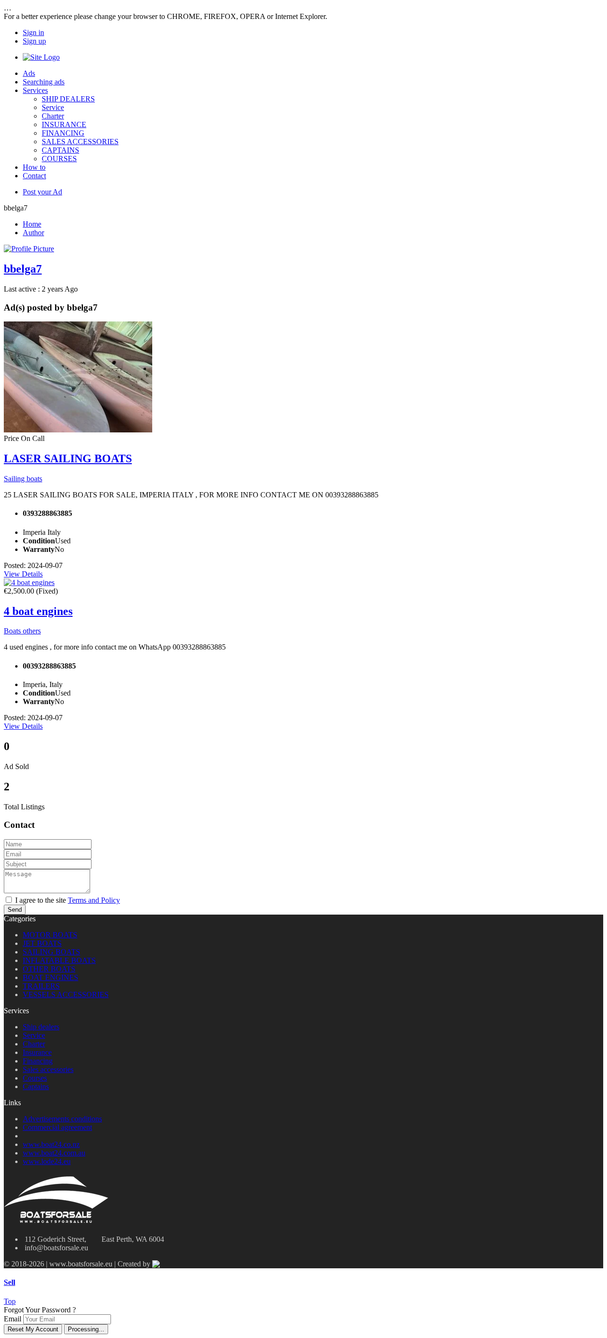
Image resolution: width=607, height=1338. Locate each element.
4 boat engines (38, 611)
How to (34, 167)
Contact (34, 176)
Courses (35, 1078)
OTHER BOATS (49, 969)
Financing (38, 1061)
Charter (53, 116)
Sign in (33, 32)
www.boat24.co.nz (51, 1144)
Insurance (37, 1052)
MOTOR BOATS (50, 935)
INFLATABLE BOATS (59, 960)
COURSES (59, 159)
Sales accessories (48, 1069)
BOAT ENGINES (50, 977)
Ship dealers (41, 1027)
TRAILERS (41, 986)
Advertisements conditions (62, 1119)
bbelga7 (23, 269)
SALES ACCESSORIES (80, 141)
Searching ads (43, 82)
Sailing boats (23, 479)
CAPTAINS (60, 150)
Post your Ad (42, 192)
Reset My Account (33, 1329)
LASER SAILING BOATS (68, 458)
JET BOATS (42, 943)
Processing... (86, 1329)
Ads (29, 73)
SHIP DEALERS (68, 99)
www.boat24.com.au (54, 1153)
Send (15, 909)
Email (12, 1319)
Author (33, 233)
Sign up (34, 41)
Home (32, 224)
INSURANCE (64, 124)
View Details (23, 574)
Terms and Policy (94, 900)
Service (53, 107)
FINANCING (63, 133)
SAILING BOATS (51, 952)
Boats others (22, 631)
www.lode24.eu (47, 1161)
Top (10, 1301)
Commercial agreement (57, 1127)
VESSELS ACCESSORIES (66, 994)
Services (35, 90)
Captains (36, 1086)
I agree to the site (67, 900)
